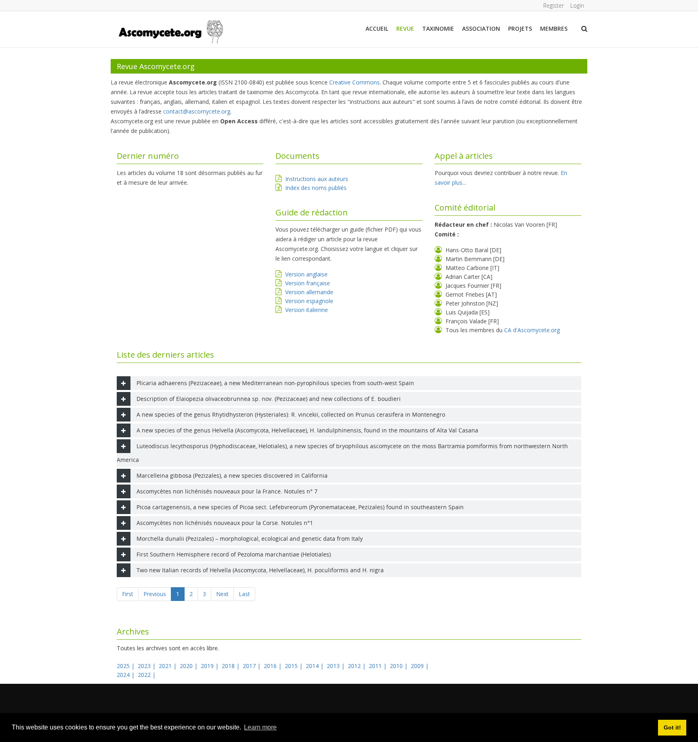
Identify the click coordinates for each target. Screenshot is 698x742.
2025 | (126, 666)
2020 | (189, 666)
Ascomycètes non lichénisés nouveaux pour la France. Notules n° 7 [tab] (227, 491)
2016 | (273, 666)
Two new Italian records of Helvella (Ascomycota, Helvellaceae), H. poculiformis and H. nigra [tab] (260, 570)
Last (244, 594)
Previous (154, 594)
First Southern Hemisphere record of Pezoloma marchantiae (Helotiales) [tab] (234, 554)
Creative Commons (354, 82)
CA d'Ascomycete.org (532, 330)
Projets (520, 28)
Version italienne (306, 310)
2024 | (126, 675)
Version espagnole (309, 301)
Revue (405, 28)
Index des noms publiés (316, 188)
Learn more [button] (260, 727)
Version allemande (309, 292)
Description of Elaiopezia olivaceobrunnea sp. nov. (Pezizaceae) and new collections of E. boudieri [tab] (269, 399)
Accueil (377, 28)
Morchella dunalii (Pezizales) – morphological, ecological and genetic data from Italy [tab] (250, 538)
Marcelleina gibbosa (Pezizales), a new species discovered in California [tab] (232, 475)
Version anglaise (306, 274)
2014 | (315, 666)
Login (577, 5)
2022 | (147, 675)
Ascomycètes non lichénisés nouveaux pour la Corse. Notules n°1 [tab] (225, 523)
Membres (554, 28)
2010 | (399, 666)
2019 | (210, 666)
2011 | (378, 666)
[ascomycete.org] (170, 31)
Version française (307, 283)
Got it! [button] (672, 727)
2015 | (294, 666)
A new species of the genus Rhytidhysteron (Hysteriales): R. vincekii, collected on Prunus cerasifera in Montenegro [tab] (291, 414)
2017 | (252, 666)
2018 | (231, 666)
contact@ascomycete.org (196, 111)
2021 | (168, 666)
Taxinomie (438, 28)
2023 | (147, 666)
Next (222, 594)
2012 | (357, 666)
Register (553, 5)
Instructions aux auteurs (316, 179)
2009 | (420, 666)
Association (481, 28)
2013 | (336, 666)
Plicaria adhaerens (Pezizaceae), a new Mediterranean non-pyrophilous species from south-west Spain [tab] (275, 383)
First (127, 594)
